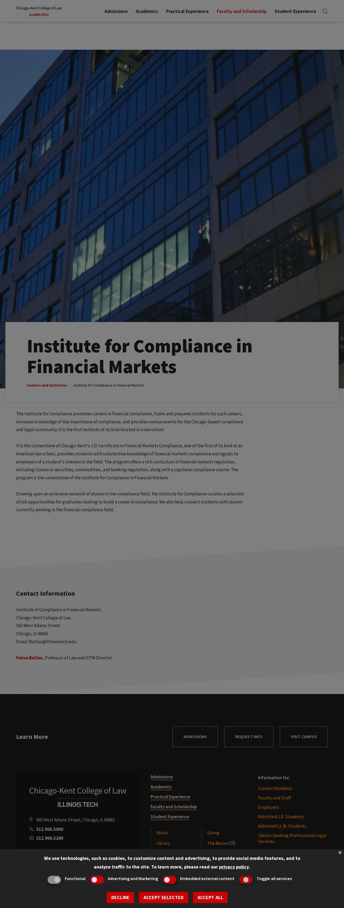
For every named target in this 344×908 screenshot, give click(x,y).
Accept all (210, 897)
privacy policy (234, 867)
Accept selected (164, 897)
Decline (120, 897)
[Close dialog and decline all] (340, 852)
